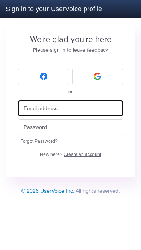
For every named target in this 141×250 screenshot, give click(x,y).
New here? (70, 154)
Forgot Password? (39, 141)
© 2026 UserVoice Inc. (47, 191)
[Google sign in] (97, 76)
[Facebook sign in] (43, 76)
